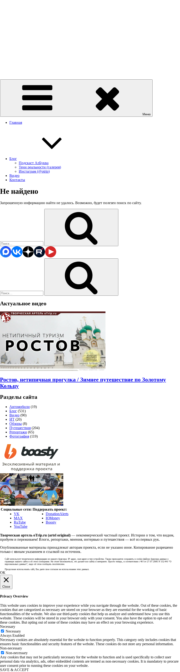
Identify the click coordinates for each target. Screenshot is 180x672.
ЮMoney (53, 518)
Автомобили (19, 407)
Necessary (13, 631)
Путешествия (20, 428)
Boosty (51, 522)
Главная (15, 122)
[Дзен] (28, 256)
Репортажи (18, 432)
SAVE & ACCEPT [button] (14, 670)
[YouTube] (50, 256)
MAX (18, 518)
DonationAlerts (57, 514)
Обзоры (15, 424)
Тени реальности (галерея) (40, 167)
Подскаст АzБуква (34, 163)
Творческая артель (14, 65)
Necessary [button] (7, 627)
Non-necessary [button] (11, 648)
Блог (13, 159)
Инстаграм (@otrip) (34, 171)
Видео (14, 176)
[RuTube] (39, 256)
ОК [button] (2, 573)
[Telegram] (5, 256)
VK (16, 514)
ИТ (12, 419)
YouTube (20, 526)
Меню (146, 114)
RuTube (20, 522)
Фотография (19, 436)
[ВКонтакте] (16, 256)
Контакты (17, 180)
